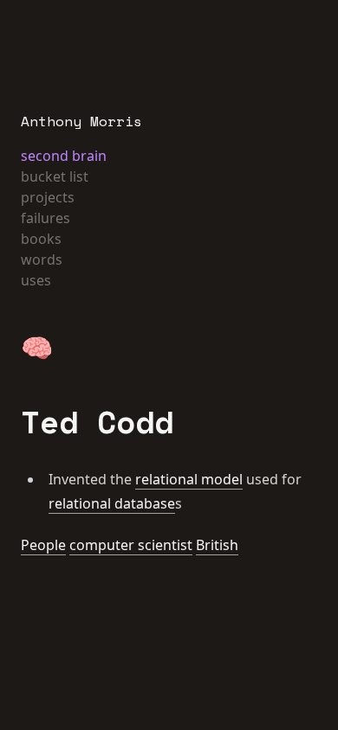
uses (36, 280)
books (41, 238)
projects (48, 197)
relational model (189, 479)
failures (45, 217)
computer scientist (130, 544)
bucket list (54, 176)
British (217, 544)
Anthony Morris (81, 121)
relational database (112, 503)
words (41, 259)
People (43, 544)
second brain (64, 155)
